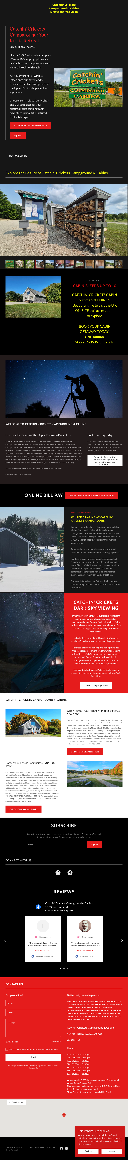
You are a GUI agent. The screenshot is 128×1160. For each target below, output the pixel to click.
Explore (18, 135)
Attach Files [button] (13, 1041)
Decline (88, 1151)
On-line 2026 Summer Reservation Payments (91, 495)
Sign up (94, 844)
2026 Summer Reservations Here (30, 125)
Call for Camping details (96, 685)
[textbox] (55, 844)
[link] (64, 12)
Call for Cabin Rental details (85, 751)
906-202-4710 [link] (17, 156)
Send (33, 1057)
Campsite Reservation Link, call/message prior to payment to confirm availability (105, 460)
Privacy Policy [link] (45, 1066)
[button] (7, 1041)
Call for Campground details (24, 809)
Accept (112, 1151)
